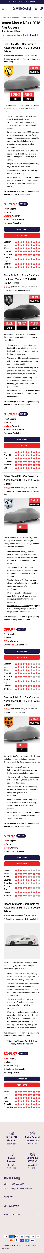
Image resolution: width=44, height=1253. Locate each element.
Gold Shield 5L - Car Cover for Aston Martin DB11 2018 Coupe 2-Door (22, 48)
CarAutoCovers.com (10, 18)
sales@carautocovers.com (21, 1188)
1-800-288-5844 (17, 1184)
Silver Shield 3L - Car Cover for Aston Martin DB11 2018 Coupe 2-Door (22, 480)
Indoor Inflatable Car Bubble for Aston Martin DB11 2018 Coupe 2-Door (22, 907)
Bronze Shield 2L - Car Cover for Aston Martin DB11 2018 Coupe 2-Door (22, 701)
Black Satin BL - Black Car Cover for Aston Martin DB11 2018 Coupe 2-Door (22, 279)
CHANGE (33, 35)
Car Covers (26, 18)
